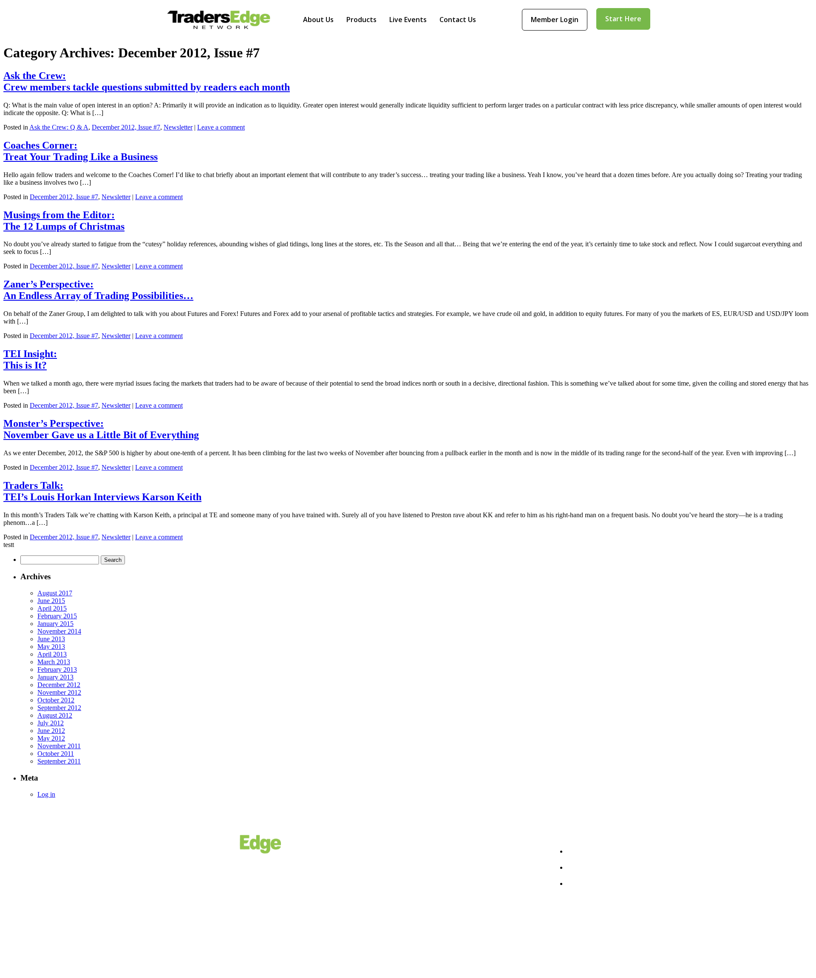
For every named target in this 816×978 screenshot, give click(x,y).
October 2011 (55, 753)
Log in (46, 794)
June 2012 (51, 730)
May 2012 (51, 738)
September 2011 (59, 761)
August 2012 (54, 715)
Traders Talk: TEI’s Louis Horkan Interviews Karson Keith (102, 491)
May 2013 (51, 646)
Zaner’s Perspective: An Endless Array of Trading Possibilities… (98, 290)
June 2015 (51, 600)
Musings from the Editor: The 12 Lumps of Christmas (64, 220)
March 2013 (53, 661)
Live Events (408, 19)
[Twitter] (600, 944)
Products (361, 19)
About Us (318, 19)
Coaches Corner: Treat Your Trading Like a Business (80, 151)
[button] (554, 20)
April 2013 (52, 654)
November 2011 (59, 746)
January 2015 (55, 623)
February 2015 (57, 616)
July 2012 (50, 723)
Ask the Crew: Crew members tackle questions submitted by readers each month (146, 81)
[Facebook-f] (571, 944)
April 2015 (52, 608)
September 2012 (59, 707)
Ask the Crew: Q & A (58, 127)
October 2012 (55, 700)
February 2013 (57, 669)
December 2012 (58, 684)
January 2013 (55, 677)
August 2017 (54, 593)
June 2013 (51, 639)
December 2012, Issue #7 (126, 127)
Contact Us (457, 19)
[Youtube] (630, 944)
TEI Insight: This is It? (30, 359)
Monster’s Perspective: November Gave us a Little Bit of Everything (101, 429)
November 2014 (59, 631)
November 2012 (59, 692)
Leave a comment (221, 127)
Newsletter (178, 127)
